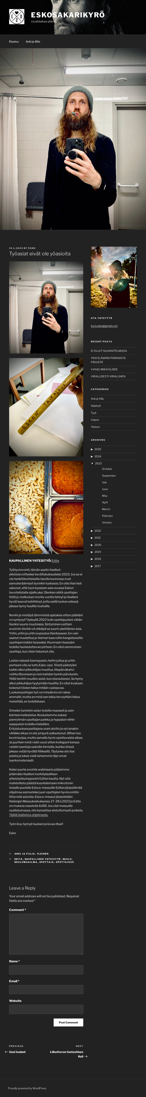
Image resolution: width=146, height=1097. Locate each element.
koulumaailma (26, 862)
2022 (97, 530)
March (106, 509)
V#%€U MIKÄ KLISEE (104, 369)
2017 (97, 566)
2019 (97, 551)
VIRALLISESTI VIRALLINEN (108, 376)
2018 (97, 558)
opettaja (46, 862)
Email (14, 981)
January (107, 522)
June (105, 489)
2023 (98, 463)
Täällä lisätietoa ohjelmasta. (28, 815)
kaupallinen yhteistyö (43, 859)
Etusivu (14, 41)
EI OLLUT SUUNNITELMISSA (109, 350)
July (104, 482)
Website (15, 1001)
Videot (95, 419)
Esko (32, 248)
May (104, 495)
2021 (97, 537)
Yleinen (43, 853)
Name (14, 961)
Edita (55, 560)
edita (18, 859)
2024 (97, 456)
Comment (17, 910)
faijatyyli (96, 405)
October (107, 468)
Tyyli (93, 412)
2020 (97, 544)
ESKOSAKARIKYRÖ (68, 15)
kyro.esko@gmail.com (104, 325)
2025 (97, 449)
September (109, 475)
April (105, 502)
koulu (67, 859)
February (107, 515)
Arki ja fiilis (33, 41)
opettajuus (65, 862)
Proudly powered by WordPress (27, 1088)
